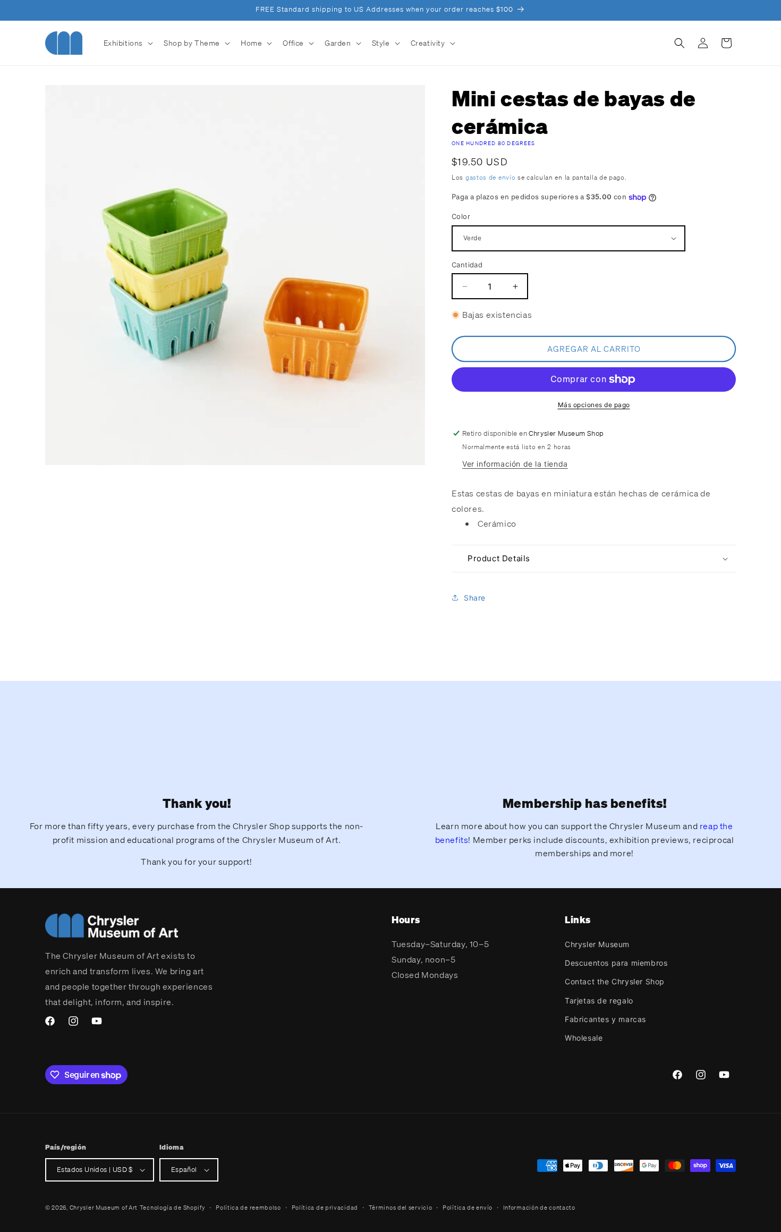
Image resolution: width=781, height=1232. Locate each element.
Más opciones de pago (594, 405)
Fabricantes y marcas (605, 1019)
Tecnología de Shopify (173, 1207)
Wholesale (583, 1037)
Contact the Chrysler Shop (615, 981)
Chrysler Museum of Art (104, 1207)
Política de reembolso (248, 1207)
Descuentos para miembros (616, 962)
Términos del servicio (400, 1207)
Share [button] (475, 597)
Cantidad (467, 264)
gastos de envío (490, 177)
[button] (127, 43)
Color (461, 216)
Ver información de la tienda (515, 463)
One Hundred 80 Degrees (494, 143)
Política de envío (468, 1207)
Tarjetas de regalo (599, 1000)
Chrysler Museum (597, 944)
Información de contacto (539, 1207)
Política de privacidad (325, 1207)
